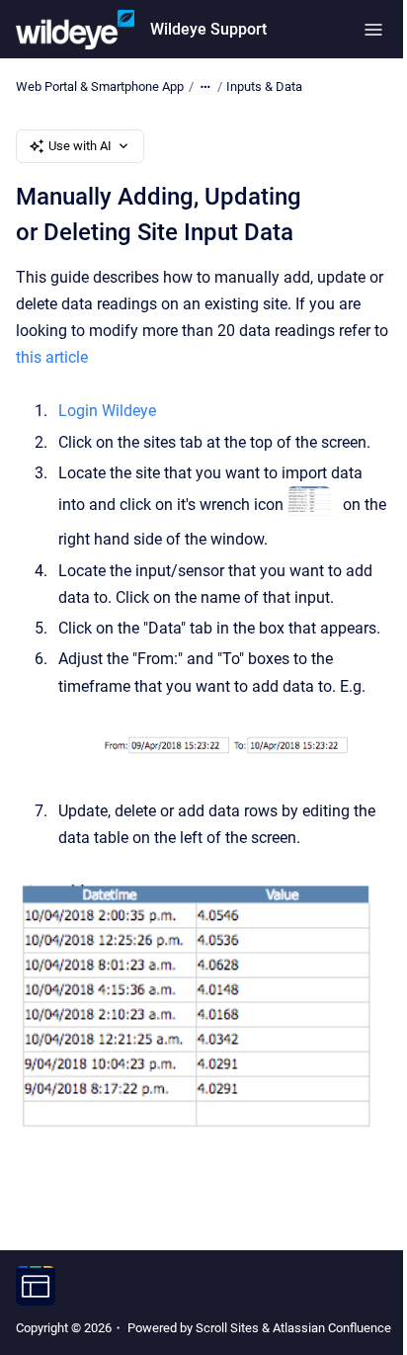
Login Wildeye (107, 410)
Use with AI (80, 145)
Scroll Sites (227, 1327)
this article (52, 357)
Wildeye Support (208, 29)
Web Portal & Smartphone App (100, 86)
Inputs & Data (264, 86)
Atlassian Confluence (332, 1327)
